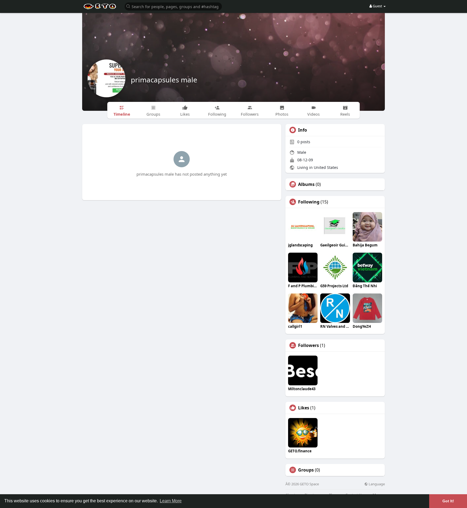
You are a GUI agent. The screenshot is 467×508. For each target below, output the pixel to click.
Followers (308, 345)
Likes (303, 408)
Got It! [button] (448, 501)
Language (376, 484)
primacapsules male (164, 80)
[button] (173, 6)
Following (308, 202)
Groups (306, 470)
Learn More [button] (171, 501)
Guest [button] (377, 6)
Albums (306, 184)
